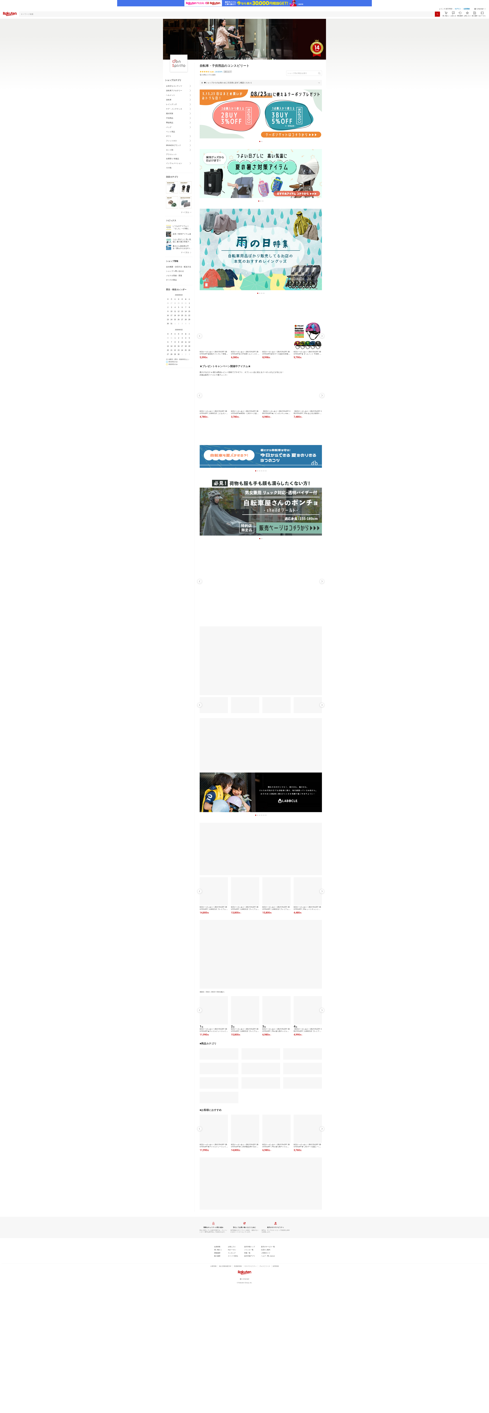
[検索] (437, 14)
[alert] (261, 82)
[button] (480, 8)
